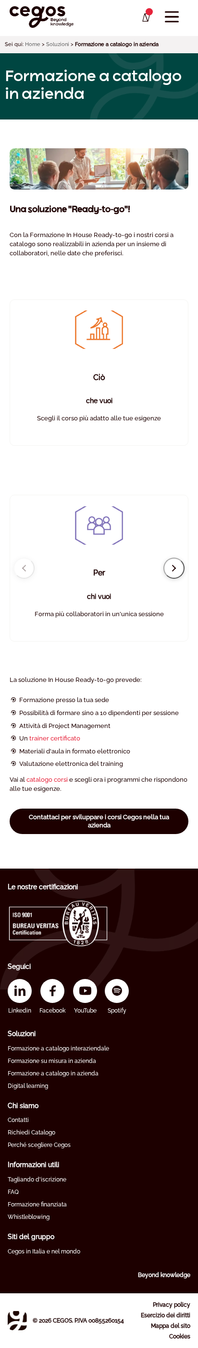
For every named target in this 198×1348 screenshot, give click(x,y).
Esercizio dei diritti (165, 1315)
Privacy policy (171, 1304)
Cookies (179, 1336)
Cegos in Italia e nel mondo (44, 1251)
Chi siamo (23, 1105)
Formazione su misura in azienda (52, 1061)
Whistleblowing (29, 1217)
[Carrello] (145, 17)
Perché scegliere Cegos (39, 1145)
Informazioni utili (33, 1165)
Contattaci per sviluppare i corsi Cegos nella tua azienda (99, 820)
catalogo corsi (47, 779)
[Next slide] (174, 568)
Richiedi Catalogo (31, 1132)
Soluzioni (57, 44)
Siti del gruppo (31, 1237)
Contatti (18, 1120)
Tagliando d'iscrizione (37, 1179)
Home (32, 44)
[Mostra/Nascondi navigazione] (171, 17)
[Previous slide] (24, 568)
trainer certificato (54, 738)
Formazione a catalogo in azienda (53, 1073)
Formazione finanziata (37, 1204)
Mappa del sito (170, 1326)
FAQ (13, 1192)
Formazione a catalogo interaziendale (58, 1048)
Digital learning (28, 1086)
